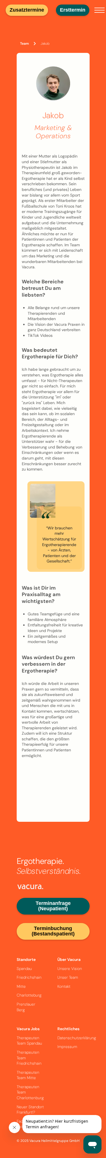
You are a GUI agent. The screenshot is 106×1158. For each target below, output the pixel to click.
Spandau (24, 968)
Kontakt (63, 986)
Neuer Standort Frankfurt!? (30, 1109)
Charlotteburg (29, 995)
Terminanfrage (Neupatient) (53, 906)
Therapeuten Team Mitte (28, 1075)
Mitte (21, 986)
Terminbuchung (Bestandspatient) (53, 931)
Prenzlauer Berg (26, 1007)
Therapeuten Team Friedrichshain (29, 1058)
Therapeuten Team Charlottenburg (30, 1092)
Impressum (67, 1046)
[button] (99, 10)
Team (24, 43)
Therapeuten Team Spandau (29, 1040)
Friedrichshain (29, 977)
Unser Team (67, 977)
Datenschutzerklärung (76, 1037)
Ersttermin (72, 10)
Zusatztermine (27, 10)
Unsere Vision (69, 968)
